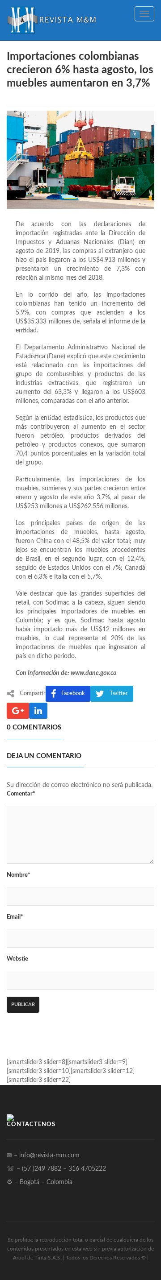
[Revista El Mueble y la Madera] (51, 20)
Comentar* (21, 794)
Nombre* (18, 875)
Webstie (17, 959)
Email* (15, 917)
